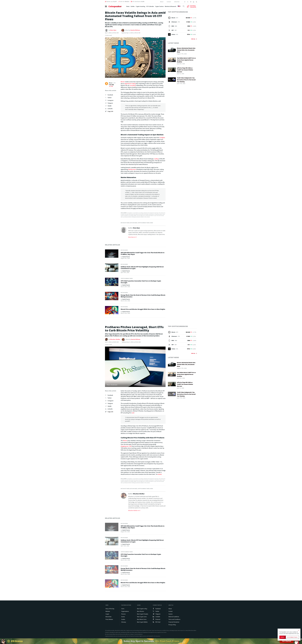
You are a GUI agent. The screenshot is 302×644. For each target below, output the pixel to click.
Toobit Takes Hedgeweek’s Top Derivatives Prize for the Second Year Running (186, 79)
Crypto (107, 614)
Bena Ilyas (113, 30)
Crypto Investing (140, 6)
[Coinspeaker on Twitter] (187, 1)
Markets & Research (170, 6)
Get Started (286, 641)
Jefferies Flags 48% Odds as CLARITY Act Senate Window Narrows (185, 69)
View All (193, 39)
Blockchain (108, 616)
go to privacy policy (292, 637)
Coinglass (162, 137)
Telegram (110, 103)
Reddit (109, 106)
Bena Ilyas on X (132, 237)
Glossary (123, 622)
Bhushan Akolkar (115, 339)
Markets (108, 611)
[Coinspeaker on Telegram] (190, 1)
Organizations (125, 611)
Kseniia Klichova (135, 30)
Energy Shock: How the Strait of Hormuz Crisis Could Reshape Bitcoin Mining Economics (143, 296)
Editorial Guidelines (173, 616)
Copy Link (110, 111)
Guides (133, 6)
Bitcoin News (133, 222)
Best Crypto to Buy (142, 608)
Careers (170, 614)
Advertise (176, 1)
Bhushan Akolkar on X (134, 510)
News (127, 6)
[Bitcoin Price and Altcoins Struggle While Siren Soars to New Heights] (111, 310)
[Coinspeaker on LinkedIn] (193, 1)
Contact (169, 1)
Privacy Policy (172, 624)
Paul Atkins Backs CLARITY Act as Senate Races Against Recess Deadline (186, 60)
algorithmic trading (130, 83)
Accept (282, 637)
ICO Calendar (150, 6)
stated (159, 474)
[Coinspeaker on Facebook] (184, 1)
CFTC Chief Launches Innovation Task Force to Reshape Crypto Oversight (141, 282)
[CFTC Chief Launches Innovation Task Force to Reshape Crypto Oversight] (111, 282)
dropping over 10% (126, 446)
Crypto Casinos (159, 6)
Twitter (110, 97)
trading (156, 159)
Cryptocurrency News (144, 222)
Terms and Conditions (174, 619)
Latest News (173, 43)
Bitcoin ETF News (125, 222)
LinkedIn (110, 108)
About (161, 1)
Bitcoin (123, 81)
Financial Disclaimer (173, 622)
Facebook (110, 95)
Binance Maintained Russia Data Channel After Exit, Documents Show (186, 50)
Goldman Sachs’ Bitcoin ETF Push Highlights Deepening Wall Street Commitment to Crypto (142, 267)
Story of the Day (110, 608)
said (133, 413)
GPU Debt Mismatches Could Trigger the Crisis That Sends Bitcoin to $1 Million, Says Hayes (142, 253)
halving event (132, 169)
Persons (123, 614)
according (132, 85)
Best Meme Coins (141, 619)
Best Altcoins (140, 611)
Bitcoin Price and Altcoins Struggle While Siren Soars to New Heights (143, 309)
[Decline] (298, 630)
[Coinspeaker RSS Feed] (196, 1)
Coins (122, 608)
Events (123, 616)
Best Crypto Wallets (142, 622)
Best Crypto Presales (142, 614)
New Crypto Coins (142, 616)
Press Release (109, 619)
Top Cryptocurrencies (178, 12)
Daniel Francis (126, 256)
